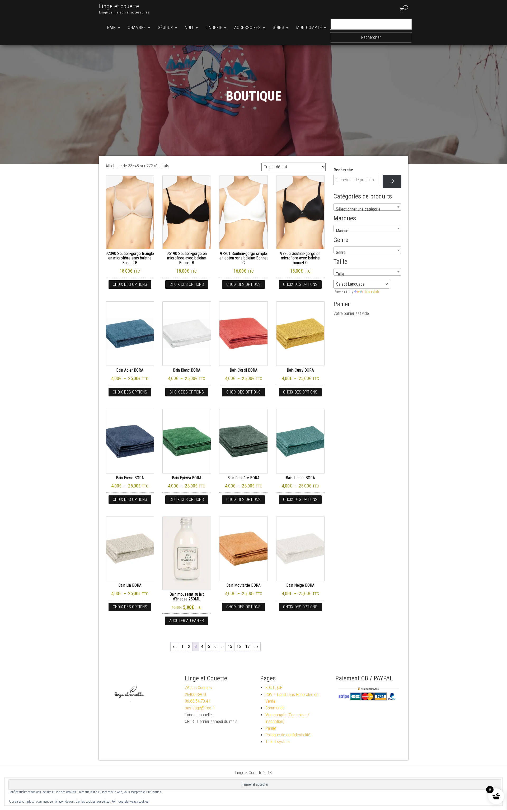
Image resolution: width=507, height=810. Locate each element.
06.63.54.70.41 (197, 701)
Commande (275, 707)
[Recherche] (392, 181)
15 (230, 646)
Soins (279, 27)
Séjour (166, 27)
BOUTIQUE (273, 687)
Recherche (343, 169)
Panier (270, 728)
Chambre (137, 27)
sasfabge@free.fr (200, 707)
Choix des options (130, 284)
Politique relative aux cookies (130, 801)
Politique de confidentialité (287, 734)
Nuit (190, 27)
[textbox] (367, 209)
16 (239, 646)
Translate (372, 291)
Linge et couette (119, 6)
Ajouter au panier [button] (186, 620)
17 (247, 646)
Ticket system (277, 741)
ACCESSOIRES (248, 27)
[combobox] (368, 207)
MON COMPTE (309, 27)
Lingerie (215, 27)
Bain (112, 27)
